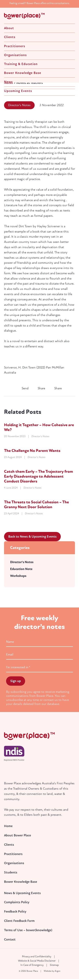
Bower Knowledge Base (22, 73)
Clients (9, 37)
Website (47, 971)
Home (8, 826)
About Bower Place (17, 835)
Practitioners (14, 46)
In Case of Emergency (32, 965)
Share (41, 388)
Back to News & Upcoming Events (32, 537)
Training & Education (21, 64)
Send (25, 388)
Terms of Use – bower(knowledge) (28, 930)
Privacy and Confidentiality (36, 956)
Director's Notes (19, 105)
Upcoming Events (18, 91)
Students (10, 872)
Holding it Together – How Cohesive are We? (39, 427)
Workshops (18, 576)
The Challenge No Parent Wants (32, 450)
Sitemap (54, 965)
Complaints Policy (16, 902)
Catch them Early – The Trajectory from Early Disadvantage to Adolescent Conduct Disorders (38, 476)
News (8, 82)
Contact (10, 939)
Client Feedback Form (19, 921)
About (9, 28)
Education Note (21, 569)
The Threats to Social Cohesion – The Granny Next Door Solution (36, 504)
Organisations (15, 55)
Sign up (15, 681)
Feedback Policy (15, 912)
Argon (57, 971)
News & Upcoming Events (22, 893)
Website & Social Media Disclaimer (37, 960)
